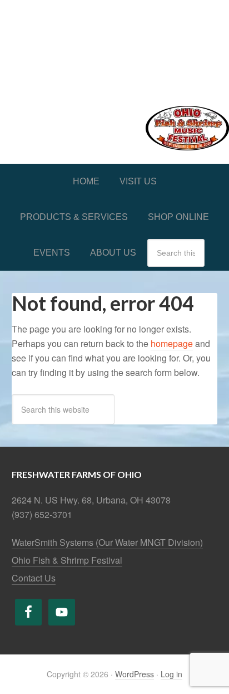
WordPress (134, 674)
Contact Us (34, 577)
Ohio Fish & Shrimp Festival (67, 560)
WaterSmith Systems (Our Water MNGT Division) (107, 542)
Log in (171, 674)
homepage (172, 343)
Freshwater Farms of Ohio (114, 45)
